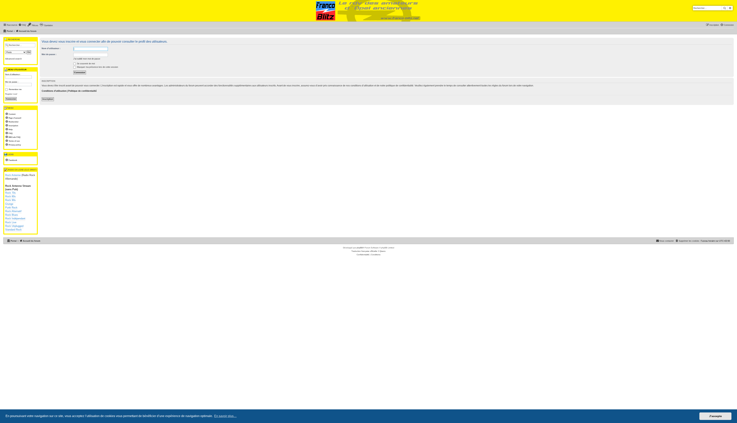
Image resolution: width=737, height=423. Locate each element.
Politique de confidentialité (82, 91)
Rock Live (10, 222)
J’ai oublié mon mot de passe (86, 59)
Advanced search (13, 59)
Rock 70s (10, 192)
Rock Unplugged (14, 226)
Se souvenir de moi (85, 63)
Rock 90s (10, 200)
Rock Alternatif (13, 211)
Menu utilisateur (16, 70)
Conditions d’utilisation (54, 91)
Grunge (9, 203)
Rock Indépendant (15, 218)
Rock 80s (10, 196)
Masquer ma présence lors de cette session (97, 67)
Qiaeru (383, 251)
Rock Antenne (13, 175)
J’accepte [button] (715, 416)
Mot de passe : (49, 54)
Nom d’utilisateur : (51, 48)
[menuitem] (22, 25)
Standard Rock (13, 229)
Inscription (47, 99)
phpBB (360, 248)
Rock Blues (11, 214)
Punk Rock (11, 207)
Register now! (11, 94)
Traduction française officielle (364, 251)
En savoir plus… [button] (225, 416)
